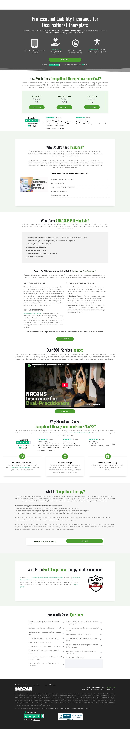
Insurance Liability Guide (49, 685)
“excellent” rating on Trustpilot (81, 433)
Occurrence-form (55, 49)
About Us (17, 685)
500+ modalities (94, 49)
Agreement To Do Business (77, 708)
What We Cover (26, 685)
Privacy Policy (54, 708)
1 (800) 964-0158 (110, 688)
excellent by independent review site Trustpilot (47, 578)
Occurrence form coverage (32, 313)
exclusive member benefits (21, 467)
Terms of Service (64, 708)
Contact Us (36, 685)
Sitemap (87, 708)
